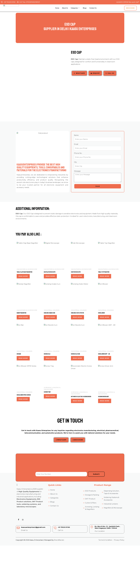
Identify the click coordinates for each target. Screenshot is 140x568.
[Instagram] (22, 519)
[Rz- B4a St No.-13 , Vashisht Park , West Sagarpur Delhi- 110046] (91, 527)
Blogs (85, 8)
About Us (65, 8)
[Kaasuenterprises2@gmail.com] (18, 527)
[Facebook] (18, 519)
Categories (74, 8)
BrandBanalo (59, 540)
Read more (23, 276)
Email (76, 144)
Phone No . (78, 153)
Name (76, 135)
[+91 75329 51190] (55, 527)
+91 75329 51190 (64, 527)
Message (77, 171)
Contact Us (93, 8)
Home (57, 8)
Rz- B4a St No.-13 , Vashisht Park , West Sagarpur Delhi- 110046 (107, 527)
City (75, 162)
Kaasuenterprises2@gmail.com (33, 527)
